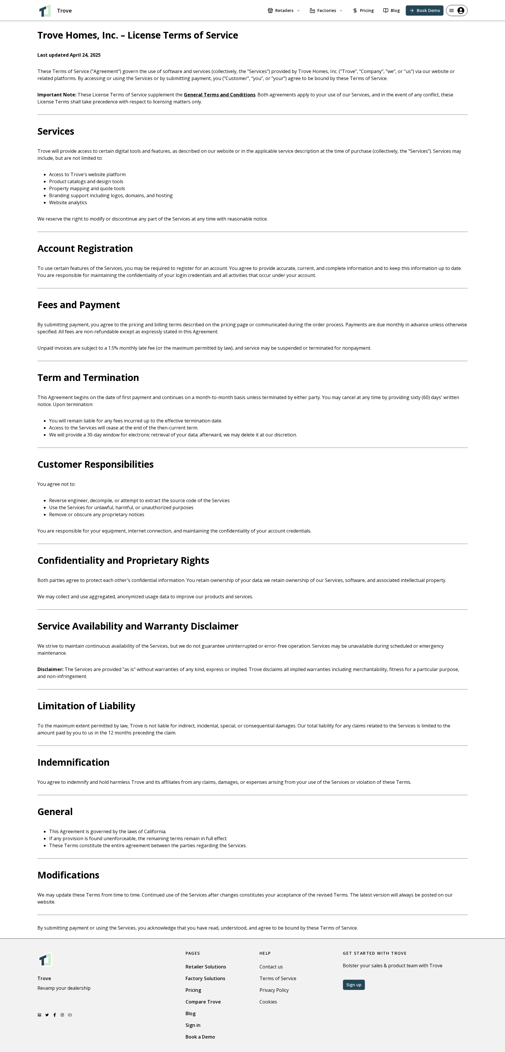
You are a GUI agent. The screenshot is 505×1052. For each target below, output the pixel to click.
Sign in (193, 1025)
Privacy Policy (274, 990)
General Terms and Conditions (219, 94)
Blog (395, 10)
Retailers (284, 10)
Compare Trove (203, 1002)
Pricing (367, 10)
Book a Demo (200, 1037)
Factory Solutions (205, 978)
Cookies (268, 1002)
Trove (64, 10)
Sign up (354, 984)
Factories (326, 10)
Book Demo (428, 10)
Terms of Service (278, 978)
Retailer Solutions (206, 966)
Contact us (271, 966)
